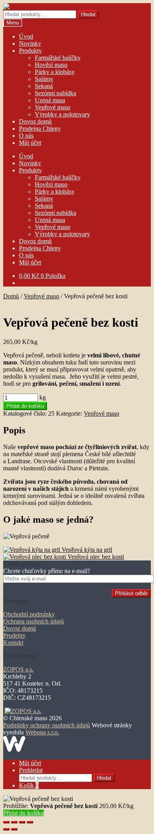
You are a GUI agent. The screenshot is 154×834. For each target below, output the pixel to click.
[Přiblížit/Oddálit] (30, 822)
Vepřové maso (52, 107)
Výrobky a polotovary (62, 114)
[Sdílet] (14, 822)
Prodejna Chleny (40, 128)
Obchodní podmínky (29, 614)
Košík (29, 785)
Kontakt (13, 642)
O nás (26, 135)
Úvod (26, 36)
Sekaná (44, 86)
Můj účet (30, 142)
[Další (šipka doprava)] (14, 829)
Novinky (30, 43)
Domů (11, 296)
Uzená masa (50, 100)
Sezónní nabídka (55, 93)
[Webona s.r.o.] (14, 749)
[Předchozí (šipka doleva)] (6, 829)
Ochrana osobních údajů (33, 621)
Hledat (88, 14)
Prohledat (31, 770)
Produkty (30, 50)
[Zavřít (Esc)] (6, 822)
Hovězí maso (51, 64)
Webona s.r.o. (42, 732)
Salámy (44, 79)
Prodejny (14, 635)
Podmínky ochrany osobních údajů (46, 725)
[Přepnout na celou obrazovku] (22, 822)
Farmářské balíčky (58, 57)
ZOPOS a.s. (18, 669)
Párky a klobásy (55, 71)
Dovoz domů (35, 121)
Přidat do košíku (25, 406)
